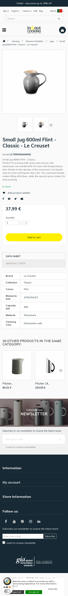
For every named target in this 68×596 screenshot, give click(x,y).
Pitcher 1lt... (42, 383)
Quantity (10, 217)
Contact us (27, 11)
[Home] (4, 41)
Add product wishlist (19, 192)
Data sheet (13, 256)
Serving (15, 41)
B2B (35, 11)
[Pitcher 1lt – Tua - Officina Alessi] (50, 365)
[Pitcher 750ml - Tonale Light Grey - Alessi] (17, 365)
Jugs (52, 41)
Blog (41, 11)
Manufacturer (15, 263)
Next (51, 125)
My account (11, 482)
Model (5, 154)
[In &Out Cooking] (34, 29)
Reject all (16, 592)
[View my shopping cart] (62, 30)
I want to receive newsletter (21, 447)
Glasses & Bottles (34, 41)
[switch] (7, 591)
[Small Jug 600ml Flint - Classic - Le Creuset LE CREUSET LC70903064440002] (24, 124)
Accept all (34, 592)
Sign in (6, 11)
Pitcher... (7, 383)
